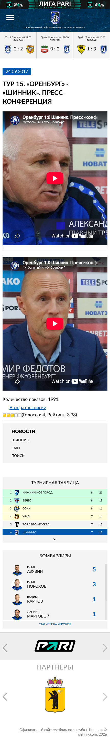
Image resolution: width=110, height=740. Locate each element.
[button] (5, 648)
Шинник (20, 440)
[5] (20, 415)
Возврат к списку (27, 408)
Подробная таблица (55, 539)
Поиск (18, 456)
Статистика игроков (55, 624)
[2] (8, 415)
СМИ (16, 448)
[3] (12, 415)
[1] (4, 415)
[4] (16, 415)
